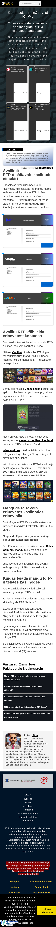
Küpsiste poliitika (28, 817)
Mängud (14, 882)
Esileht (28, 799)
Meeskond (28, 806)
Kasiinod (15, 887)
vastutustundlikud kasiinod (36, 440)
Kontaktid (28, 810)
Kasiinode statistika (41, 882)
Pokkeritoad (41, 887)
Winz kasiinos (11, 450)
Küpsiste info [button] (25, 923)
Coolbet (17, 352)
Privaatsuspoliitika (28, 813)
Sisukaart (28, 821)
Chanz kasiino (33, 388)
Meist (28, 803)
